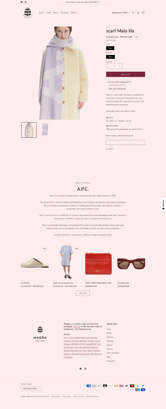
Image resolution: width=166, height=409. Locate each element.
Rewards (110, 337)
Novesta (96, 350)
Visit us (76, 326)
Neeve (90, 350)
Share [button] (110, 149)
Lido (80, 347)
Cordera (91, 341)
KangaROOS (91, 344)
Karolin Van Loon (71, 347)
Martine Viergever (90, 347)
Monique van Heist (79, 350)
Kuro (99, 344)
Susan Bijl (90, 354)
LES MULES (25, 283)
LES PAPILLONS (123, 283)
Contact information (92, 396)
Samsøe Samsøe (78, 354)
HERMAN (75, 344)
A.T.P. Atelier (74, 337)
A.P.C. (66, 337)
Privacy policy (66, 396)
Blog (108, 357)
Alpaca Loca (86, 337)
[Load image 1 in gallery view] (28, 130)
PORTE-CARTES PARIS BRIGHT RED (98, 283)
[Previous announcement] (58, 2)
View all (83, 293)
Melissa (67, 350)
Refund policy (55, 396)
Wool (110, 57)
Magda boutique (31, 396)
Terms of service (78, 396)
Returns (110, 345)
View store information (117, 88)
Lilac (110, 48)
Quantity (109, 62)
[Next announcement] (107, 2)
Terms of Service (113, 353)
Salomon (67, 354)
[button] (42, 12)
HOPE (82, 344)
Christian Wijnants (79, 341)
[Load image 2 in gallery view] (45, 130)
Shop (109, 329)
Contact (110, 349)
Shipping (110, 341)
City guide (110, 361)
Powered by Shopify (43, 396)
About (109, 333)
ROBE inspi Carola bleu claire (63, 283)
